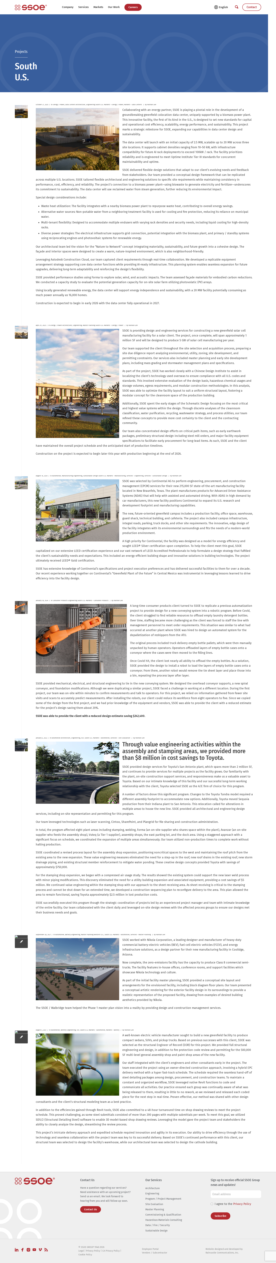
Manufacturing (67, 476)
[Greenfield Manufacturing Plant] (21, 482)
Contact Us (90, 1209)
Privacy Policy (242, 1204)
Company (67, 7)
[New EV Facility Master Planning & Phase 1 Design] (21, 941)
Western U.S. (99, 935)
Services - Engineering (134, 476)
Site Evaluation (154, 1204)
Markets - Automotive (101, 738)
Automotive (56, 476)
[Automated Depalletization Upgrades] (21, 607)
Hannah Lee (151, 105)
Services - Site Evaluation (120, 738)
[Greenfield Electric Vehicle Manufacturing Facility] (21, 1036)
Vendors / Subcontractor (154, 1252)
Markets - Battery (112, 1030)
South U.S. (99, 105)
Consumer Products (60, 600)
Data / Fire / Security (157, 1225)
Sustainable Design (90, 476)
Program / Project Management (163, 1198)
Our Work (114, 7)
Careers (133, 7)
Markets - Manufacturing (116, 476)
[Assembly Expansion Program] (21, 744)
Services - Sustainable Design (155, 476)
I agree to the (233, 1204)
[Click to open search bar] (236, 7)
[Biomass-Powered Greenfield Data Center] (21, 111)
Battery (68, 935)
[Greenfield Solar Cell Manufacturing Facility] (21, 332)
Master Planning (89, 325)
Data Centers (70, 105)
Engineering (90, 105)
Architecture (80, 105)
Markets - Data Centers (133, 105)
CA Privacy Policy (111, 1250)
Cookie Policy (85, 1254)
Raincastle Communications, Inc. (222, 1252)
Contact (252, 7)
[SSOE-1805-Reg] (31, 7)
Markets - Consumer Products (97, 600)
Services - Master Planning (140, 935)
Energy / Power (58, 105)
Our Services (153, 1180)
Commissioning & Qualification (163, 1214)
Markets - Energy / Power (113, 105)
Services (83, 7)
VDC (82, 738)
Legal (81, 1250)
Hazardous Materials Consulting (163, 1219)
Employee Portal (150, 1249)
